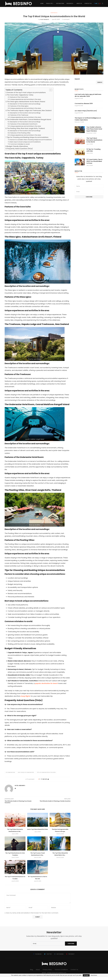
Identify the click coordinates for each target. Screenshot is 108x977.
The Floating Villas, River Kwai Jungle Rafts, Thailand (26, 128)
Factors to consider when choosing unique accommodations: (31, 140)
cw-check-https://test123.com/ (86, 111)
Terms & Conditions (61, 970)
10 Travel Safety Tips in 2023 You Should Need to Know (94, 161)
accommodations (10, 772)
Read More (94, 975)
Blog (31, 970)
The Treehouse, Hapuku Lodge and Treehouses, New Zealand (29, 110)
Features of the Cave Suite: (19, 97)
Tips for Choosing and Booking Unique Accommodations (27, 137)
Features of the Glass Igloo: (19, 106)
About (38, 970)
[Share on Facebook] (41, 779)
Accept (86, 975)
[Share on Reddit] (48, 779)
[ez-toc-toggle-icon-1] (50, 90)
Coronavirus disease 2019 (84, 103)
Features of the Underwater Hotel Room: (24, 124)
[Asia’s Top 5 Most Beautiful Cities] (37, 820)
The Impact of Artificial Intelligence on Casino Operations (88, 119)
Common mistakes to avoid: (20, 144)
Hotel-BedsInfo (44, 19)
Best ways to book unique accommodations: (25, 142)
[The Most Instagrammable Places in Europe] (60, 820)
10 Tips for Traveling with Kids (93, 150)
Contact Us (88, 3)
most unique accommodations (26, 772)
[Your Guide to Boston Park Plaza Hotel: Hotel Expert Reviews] (80, 129)
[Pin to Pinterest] (45, 779)
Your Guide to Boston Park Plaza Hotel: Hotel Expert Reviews (94, 129)
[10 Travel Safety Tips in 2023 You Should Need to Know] (80, 162)
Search (77, 79)
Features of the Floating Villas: (20, 133)
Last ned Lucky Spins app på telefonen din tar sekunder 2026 (88, 95)
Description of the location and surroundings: (25, 104)
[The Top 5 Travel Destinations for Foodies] (15, 867)
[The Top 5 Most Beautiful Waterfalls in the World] (60, 843)
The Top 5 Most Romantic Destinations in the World (94, 140)
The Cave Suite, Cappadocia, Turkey (20, 95)
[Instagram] (98, 3)
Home (41, 3)
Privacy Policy (47, 970)
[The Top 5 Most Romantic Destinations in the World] (15, 820)
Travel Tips (49, 3)
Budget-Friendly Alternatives (17, 146)
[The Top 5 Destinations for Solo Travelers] (15, 843)
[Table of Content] (50, 90)
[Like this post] (39, 779)
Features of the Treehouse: (19, 115)
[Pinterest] (99, 3)
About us (79, 3)
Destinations (60, 3)
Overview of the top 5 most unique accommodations (26, 92)
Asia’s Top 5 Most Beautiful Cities (37, 829)
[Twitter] (96, 3)
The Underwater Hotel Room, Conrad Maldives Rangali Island (29, 119)
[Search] (102, 3)
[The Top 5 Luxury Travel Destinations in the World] (37, 843)
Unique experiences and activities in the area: (25, 99)
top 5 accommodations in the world (46, 772)
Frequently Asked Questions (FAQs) (20, 149)
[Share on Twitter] (43, 779)
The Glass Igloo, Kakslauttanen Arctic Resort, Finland (26, 102)
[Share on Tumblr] (46, 779)
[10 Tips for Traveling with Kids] (80, 151)
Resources (70, 3)
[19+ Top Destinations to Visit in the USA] (37, 867)
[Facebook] (94, 3)
